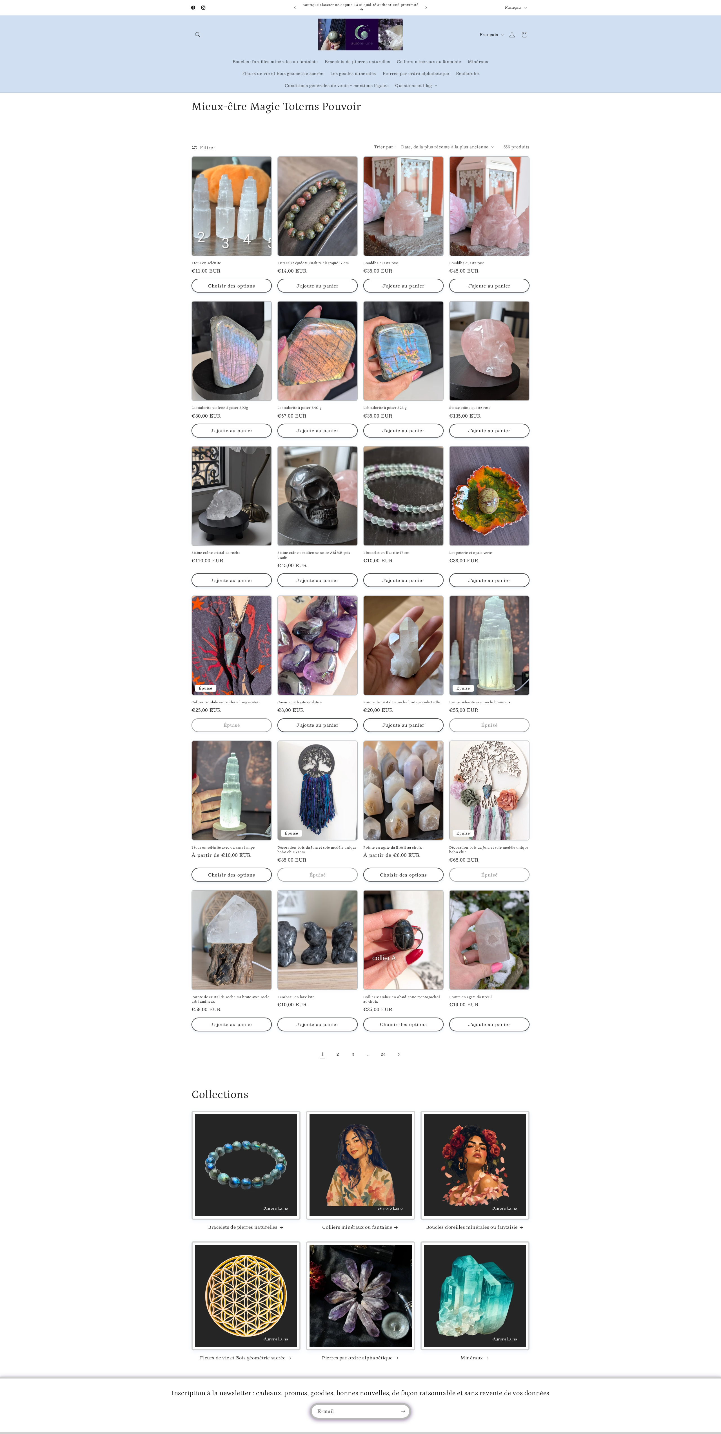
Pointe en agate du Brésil (470, 997)
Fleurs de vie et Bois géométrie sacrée (242, 1358)
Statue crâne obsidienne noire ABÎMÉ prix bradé (313, 555)
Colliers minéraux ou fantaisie (357, 1227)
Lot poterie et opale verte (470, 553)
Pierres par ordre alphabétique (357, 1358)
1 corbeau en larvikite (295, 997)
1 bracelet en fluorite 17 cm (386, 553)
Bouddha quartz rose (381, 263)
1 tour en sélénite (206, 263)
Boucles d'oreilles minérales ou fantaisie (472, 1227)
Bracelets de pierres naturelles (242, 1227)
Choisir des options (231, 285)
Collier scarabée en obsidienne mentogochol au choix (401, 999)
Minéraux (471, 1358)
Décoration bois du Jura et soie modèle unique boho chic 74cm (317, 849)
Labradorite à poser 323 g (385, 408)
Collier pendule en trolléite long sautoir (226, 703)
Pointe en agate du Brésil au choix (392, 847)
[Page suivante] (398, 1054)
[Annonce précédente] (295, 7)
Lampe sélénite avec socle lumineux (479, 703)
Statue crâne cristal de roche (216, 553)
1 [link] (322, 1054)
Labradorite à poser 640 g (299, 408)
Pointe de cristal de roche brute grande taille (401, 703)
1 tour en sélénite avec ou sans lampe (223, 847)
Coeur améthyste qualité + (299, 703)
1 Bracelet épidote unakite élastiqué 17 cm (313, 263)
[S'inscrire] (403, 1411)
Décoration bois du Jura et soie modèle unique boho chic (488, 849)
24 (383, 1054)
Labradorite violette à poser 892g (220, 408)
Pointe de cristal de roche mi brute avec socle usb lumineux (231, 999)
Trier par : (384, 146)
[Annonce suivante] (426, 7)
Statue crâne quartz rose (469, 408)
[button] (198, 34)
